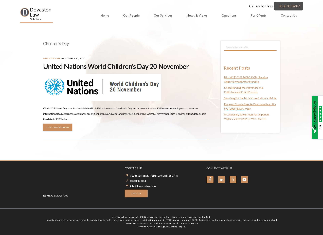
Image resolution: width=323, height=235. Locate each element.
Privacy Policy (119, 217)
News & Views (51, 58)
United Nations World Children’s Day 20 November (116, 66)
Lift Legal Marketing (167, 226)
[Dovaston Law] (36, 21)
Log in (182, 226)
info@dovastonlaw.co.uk (143, 186)
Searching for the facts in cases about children (250, 98)
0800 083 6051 (138, 181)
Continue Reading (57, 127)
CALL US (136, 193)
